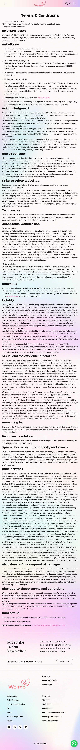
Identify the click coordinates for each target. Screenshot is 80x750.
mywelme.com (43, 98)
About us (45, 700)
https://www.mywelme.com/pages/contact (49, 625)
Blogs (9, 712)
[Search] (66, 3)
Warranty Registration (16, 704)
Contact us (46, 704)
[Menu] (6, 3)
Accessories (47, 684)
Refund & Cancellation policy (54, 712)
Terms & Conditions (50, 721)
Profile (9, 721)
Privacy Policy (47, 708)
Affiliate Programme (15, 716)
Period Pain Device (50, 680)
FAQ (8, 708)
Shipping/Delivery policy (52, 716)
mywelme (43, 743)
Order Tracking (13, 700)
